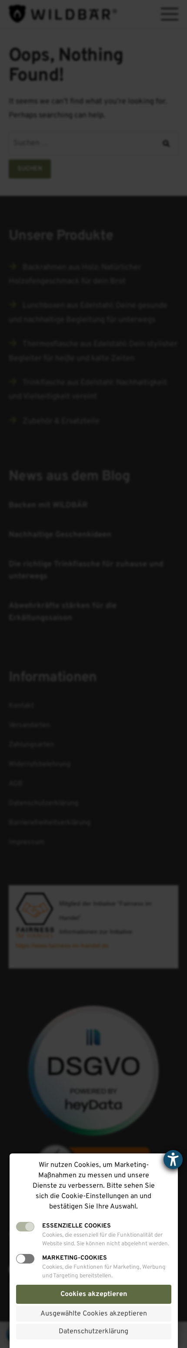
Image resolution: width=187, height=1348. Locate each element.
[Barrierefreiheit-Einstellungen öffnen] (173, 1159)
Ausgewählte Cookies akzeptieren (93, 1313)
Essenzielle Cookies (76, 1226)
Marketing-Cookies (74, 1258)
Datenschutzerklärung (93, 1331)
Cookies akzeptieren (93, 1294)
